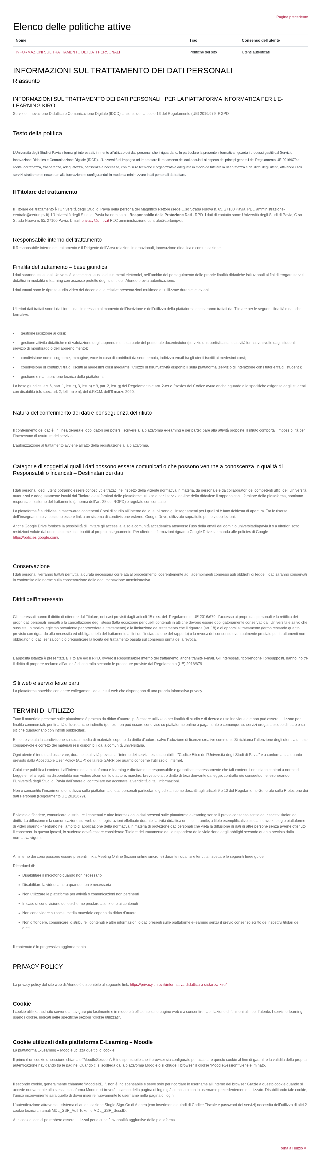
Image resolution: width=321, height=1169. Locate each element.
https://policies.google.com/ (35, 537)
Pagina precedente (292, 17)
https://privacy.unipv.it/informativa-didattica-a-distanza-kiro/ (178, 985)
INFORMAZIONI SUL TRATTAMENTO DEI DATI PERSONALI (68, 52)
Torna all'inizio (291, 1148)
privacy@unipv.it (95, 220)
